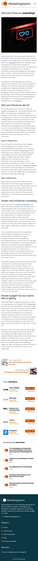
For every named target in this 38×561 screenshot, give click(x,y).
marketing (18, 101)
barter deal (31, 304)
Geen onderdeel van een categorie (15, 552)
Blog (5, 538)
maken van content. (30, 165)
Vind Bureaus (8, 531)
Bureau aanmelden (10, 541)
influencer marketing (23, 204)
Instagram (12, 63)
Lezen (11, 454)
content (27, 245)
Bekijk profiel (31, 391)
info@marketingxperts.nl (12, 517)
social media (24, 151)
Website (28, 388)
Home (6, 527)
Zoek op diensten (9, 534)
